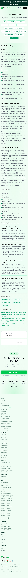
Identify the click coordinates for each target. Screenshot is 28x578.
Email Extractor (4, 439)
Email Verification (19, 28)
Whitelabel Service (6, 407)
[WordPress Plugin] (12, 561)
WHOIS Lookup (4, 460)
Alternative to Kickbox (5, 505)
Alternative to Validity (5, 518)
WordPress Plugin (4, 430)
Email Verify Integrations (6, 528)
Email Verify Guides (5, 524)
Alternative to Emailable (5, 513)
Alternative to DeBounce (6, 510)
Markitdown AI (4, 547)
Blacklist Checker (4, 457)
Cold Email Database (5, 484)
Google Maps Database (6, 482)
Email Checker (4, 414)
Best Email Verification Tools (6, 493)
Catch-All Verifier (4, 424)
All (4, 21)
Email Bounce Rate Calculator (7, 470)
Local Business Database (6, 487)
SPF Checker (3, 450)
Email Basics (12, 24)
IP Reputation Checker (5, 459)
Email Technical (20, 21)
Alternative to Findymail (5, 517)
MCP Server (3, 476)
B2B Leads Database (5, 485)
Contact (2, 542)
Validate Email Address (5, 416)
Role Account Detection (6, 426)
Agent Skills (3, 477)
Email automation (16, 299)
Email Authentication (9, 34)
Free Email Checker (5, 418)
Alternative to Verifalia (5, 508)
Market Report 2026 (6, 529)
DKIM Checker (4, 452)
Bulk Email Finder (4, 436)
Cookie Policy (4, 574)
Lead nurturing (5, 305)
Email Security (11, 21)
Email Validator (4, 413)
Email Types (23, 31)
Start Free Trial (13, 372)
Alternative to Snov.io (5, 515)
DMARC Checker (4, 453)
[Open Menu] (12, 7)
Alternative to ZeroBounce (6, 500)
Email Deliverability (6, 31)
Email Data (15, 31)
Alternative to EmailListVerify (6, 506)
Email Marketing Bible (5, 526)
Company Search (4, 437)
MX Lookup (3, 448)
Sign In (25, 7)
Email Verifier (3, 411)
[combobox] (20, 8)
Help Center (3, 539)
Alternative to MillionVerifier (6, 512)
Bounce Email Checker (5, 423)
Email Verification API (5, 405)
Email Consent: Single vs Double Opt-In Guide (13, 318)
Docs (2, 534)
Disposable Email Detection (6, 421)
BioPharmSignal (4, 548)
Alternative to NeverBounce (6, 498)
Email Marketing (14, 37)
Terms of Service (19, 571)
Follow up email (5, 302)
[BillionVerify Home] (5, 8)
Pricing (2, 398)
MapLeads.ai (3, 550)
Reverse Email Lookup (5, 471)
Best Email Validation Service (7, 495)
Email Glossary (4, 523)
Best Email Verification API (6, 496)
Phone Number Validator (6, 462)
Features (3, 400)
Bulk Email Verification (5, 403)
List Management (9, 28)
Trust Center (3, 571)
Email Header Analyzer (5, 468)
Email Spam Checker (5, 419)
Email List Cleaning (4, 428)
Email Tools (4, 24)
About (2, 541)
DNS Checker (4, 455)
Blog (2, 535)
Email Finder (3, 434)
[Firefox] (10, 561)
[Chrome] (7, 561)
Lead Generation (22, 24)
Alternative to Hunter (5, 501)
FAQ (2, 537)
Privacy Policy (11, 571)
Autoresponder (5, 299)
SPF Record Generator (5, 443)
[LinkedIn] (2, 561)
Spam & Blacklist (19, 34)
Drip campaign (16, 302)
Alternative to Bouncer (5, 503)
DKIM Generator (4, 445)
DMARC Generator (5, 447)
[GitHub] (5, 561)
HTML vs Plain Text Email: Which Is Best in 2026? (14, 312)
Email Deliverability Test (6, 466)
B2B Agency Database (5, 489)
